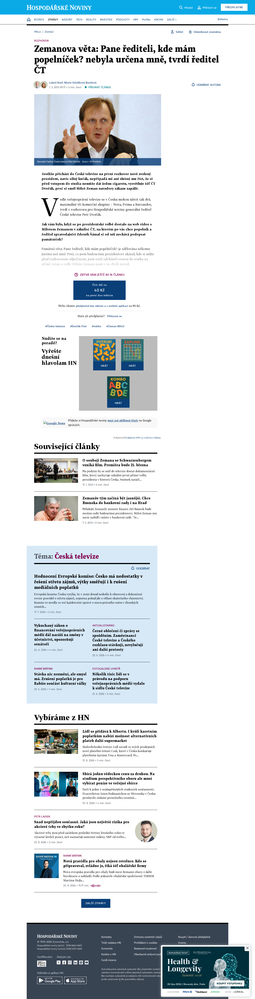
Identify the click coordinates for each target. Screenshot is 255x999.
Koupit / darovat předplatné (194, 937)
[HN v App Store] (75, 980)
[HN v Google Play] (49, 980)
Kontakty (106, 937)
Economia (107, 948)
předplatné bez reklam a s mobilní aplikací (102, 305)
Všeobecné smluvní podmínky (151, 954)
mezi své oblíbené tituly (123, 420)
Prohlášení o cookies (145, 943)
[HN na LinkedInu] (75, 962)
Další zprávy (96, 903)
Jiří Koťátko (95, 162)
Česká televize (77, 557)
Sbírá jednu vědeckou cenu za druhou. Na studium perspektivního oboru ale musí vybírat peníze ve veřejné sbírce (119, 779)
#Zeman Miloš (115, 326)
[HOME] (28, 19)
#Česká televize (55, 326)
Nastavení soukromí (145, 948)
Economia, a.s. (61, 942)
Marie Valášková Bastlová (80, 82)
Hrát (104, 365)
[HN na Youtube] (86, 962)
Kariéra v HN (108, 954)
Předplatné (234, 7)
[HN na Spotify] (81, 962)
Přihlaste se (114, 316)
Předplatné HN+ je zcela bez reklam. (142, 437)
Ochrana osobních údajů (148, 937)
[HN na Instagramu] (70, 962)
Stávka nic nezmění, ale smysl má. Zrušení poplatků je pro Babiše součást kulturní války (60, 679)
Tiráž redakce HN (111, 943)
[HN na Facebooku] (64, 962)
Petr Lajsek (42, 816)
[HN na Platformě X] (58, 962)
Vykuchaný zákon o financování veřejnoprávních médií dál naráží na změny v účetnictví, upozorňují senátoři (59, 635)
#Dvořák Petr (78, 326)
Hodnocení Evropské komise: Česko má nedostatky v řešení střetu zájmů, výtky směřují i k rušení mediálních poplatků (88, 582)
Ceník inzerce (108, 960)
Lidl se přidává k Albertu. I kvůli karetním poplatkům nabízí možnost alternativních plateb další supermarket (120, 736)
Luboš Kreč (56, 82)
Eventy (182, 943)
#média (96, 326)
